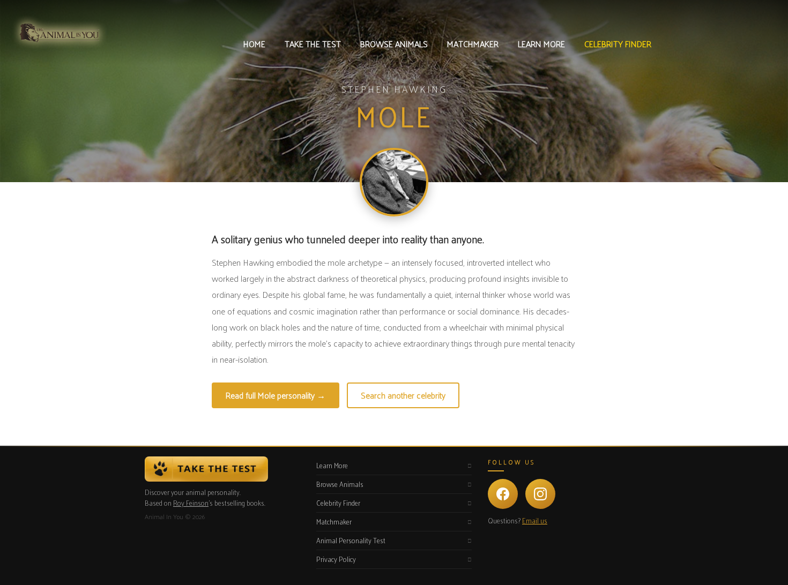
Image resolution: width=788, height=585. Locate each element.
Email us (534, 520)
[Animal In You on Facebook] (503, 494)
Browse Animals (339, 484)
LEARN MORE (541, 43)
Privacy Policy (336, 559)
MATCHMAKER (473, 43)
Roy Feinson (191, 503)
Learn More (332, 465)
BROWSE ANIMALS (394, 43)
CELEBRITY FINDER (617, 43)
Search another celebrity (403, 395)
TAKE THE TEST (313, 43)
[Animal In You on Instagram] (540, 494)
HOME (254, 43)
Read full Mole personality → (275, 395)
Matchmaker (334, 521)
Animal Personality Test (350, 540)
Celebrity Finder (338, 503)
